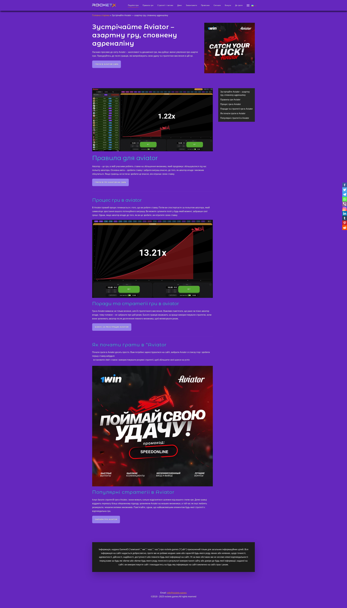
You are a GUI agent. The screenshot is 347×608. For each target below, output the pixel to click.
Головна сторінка (101, 15)
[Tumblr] (344, 218)
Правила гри (148, 5)
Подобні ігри (133, 5)
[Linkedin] (344, 213)
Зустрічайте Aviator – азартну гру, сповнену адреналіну (235, 93)
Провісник (205, 5)
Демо (179, 5)
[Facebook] (344, 185)
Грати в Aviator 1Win (106, 64)
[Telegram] (344, 194)
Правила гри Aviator (230, 99)
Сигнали (217, 5)
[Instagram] (344, 208)
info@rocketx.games (177, 593)
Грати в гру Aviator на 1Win (110, 182)
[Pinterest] (344, 222)
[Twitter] (344, 189)
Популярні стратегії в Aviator (234, 118)
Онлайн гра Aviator (106, 519)
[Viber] (344, 204)
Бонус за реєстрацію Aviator (112, 327)
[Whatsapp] (344, 199)
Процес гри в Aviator (230, 104)
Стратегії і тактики (165, 5)
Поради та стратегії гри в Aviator (236, 109)
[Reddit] (344, 227)
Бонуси (228, 5)
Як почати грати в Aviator (232, 113)
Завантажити (191, 5)
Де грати (239, 5)
